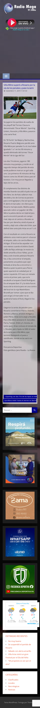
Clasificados (13, 679)
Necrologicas (13, 686)
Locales (11, 683)
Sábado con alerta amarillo (19, 651)
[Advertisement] (20, 52)
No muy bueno (14, 641)
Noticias (11, 689)
